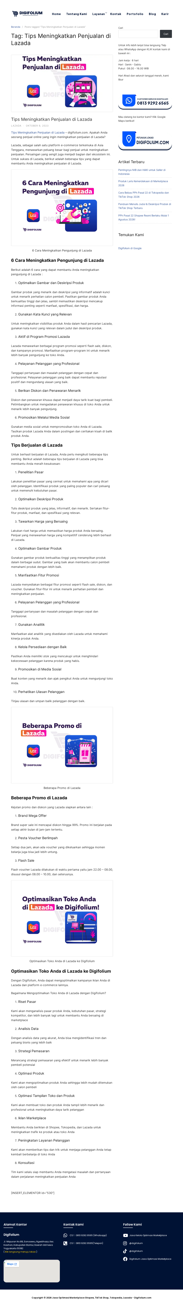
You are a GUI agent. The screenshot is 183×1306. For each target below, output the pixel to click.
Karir (165, 14)
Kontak (115, 14)
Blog (152, 14)
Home (56, 14)
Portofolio (135, 14)
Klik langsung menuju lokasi (20, 1251)
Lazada (16, 125)
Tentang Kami (76, 14)
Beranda (15, 26)
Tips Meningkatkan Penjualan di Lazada (51, 119)
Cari (120, 27)
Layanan (98, 14)
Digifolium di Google (130, 248)
